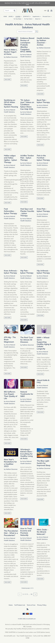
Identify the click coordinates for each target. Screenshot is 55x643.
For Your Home (28, 19)
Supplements (36, 16)
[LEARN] (18, 16)
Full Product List (19, 605)
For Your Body (17, 19)
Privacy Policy (41, 605)
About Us (37, 19)
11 (32, 594)
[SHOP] (11, 16)
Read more (7, 79)
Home (11, 605)
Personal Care (46, 16)
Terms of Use (31, 605)
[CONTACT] (26, 16)
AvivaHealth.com (31, 618)
